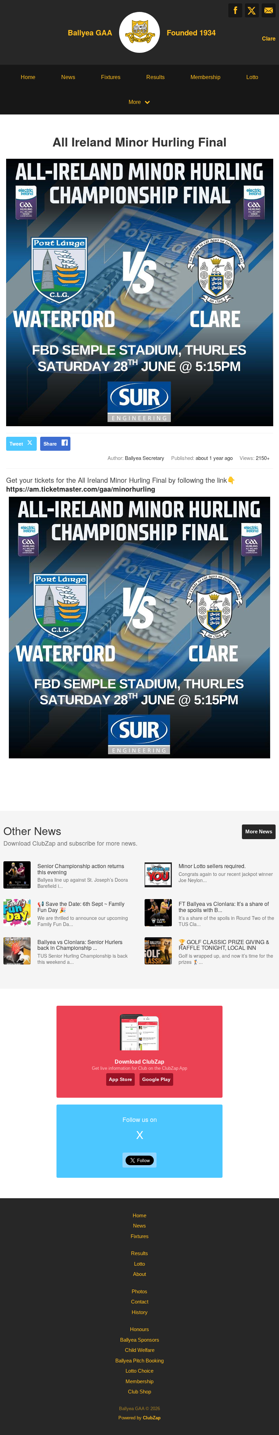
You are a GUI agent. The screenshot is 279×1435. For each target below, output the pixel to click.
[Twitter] (252, 10)
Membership (205, 77)
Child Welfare (139, 1350)
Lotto (252, 77)
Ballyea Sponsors (139, 1340)
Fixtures (110, 77)
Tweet (16, 443)
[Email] (269, 10)
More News (258, 831)
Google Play (156, 1079)
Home (28, 77)
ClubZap (152, 1417)
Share (50, 443)
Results (155, 77)
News (68, 77)
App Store (120, 1079)
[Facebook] (235, 10)
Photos (139, 1291)
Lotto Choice (139, 1371)
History (140, 1312)
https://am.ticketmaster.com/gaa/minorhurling (80, 489)
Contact (139, 1302)
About (139, 1274)
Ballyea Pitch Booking (139, 1360)
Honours (139, 1329)
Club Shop (139, 1391)
